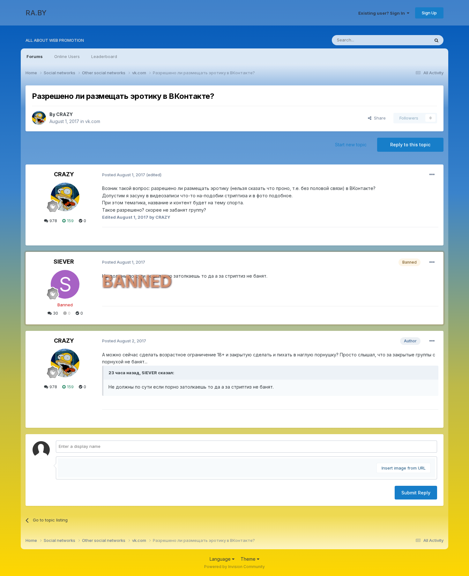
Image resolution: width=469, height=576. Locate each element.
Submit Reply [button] (415, 492)
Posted (123, 174)
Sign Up (429, 12)
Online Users (67, 56)
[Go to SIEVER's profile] (65, 284)
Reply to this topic (410, 144)
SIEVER (64, 261)
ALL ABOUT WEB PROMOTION (55, 40)
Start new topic (351, 144)
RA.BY (36, 13)
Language (221, 559)
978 (52, 220)
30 (55, 313)
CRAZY (64, 114)
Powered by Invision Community (234, 566)
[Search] (436, 40)
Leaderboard (104, 56)
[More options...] (432, 175)
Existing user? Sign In (382, 13)
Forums (34, 56)
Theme (249, 559)
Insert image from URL (404, 467)
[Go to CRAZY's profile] (39, 118)
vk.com (92, 121)
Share (378, 117)
